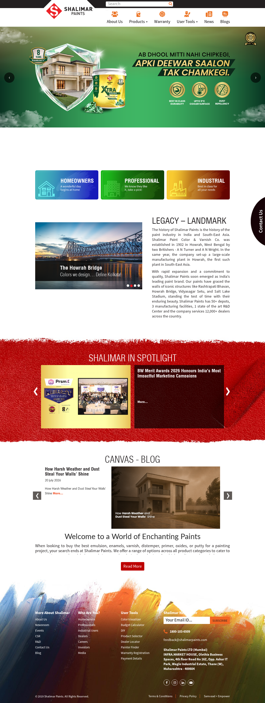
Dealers (83, 636)
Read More (132, 566)
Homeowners (86, 619)
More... (142, 402)
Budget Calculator (132, 625)
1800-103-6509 (180, 632)
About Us (115, 21)
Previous (9, 77)
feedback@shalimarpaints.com (185, 640)
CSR (37, 636)
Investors (84, 647)
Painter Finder (130, 647)
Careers (83, 642)
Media (82, 653)
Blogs (225, 21)
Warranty (162, 21)
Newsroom (42, 625)
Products (137, 21)
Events (39, 631)
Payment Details (131, 659)
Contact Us (42, 647)
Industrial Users (88, 631)
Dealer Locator (130, 642)
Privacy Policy (188, 696)
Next (256, 77)
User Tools (186, 21)
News (209, 21)
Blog (38, 653)
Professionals (86, 625)
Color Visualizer (131, 619)
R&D (38, 642)
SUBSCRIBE (220, 621)
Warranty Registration (135, 653)
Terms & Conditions (160, 696)
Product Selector (131, 636)
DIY (123, 631)
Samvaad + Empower (217, 696)
